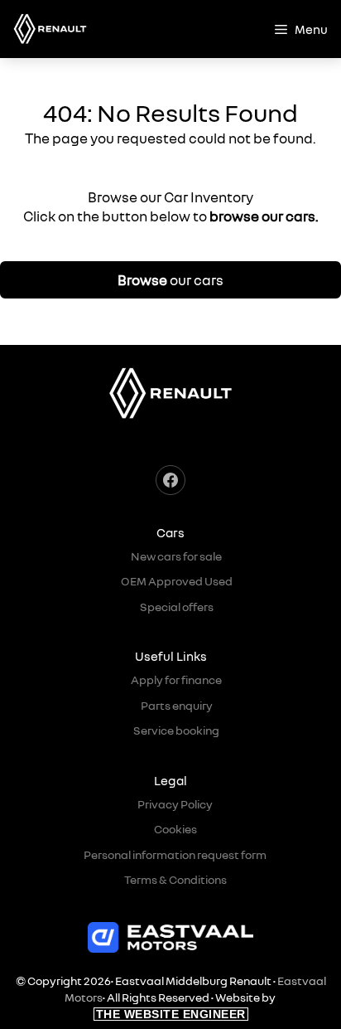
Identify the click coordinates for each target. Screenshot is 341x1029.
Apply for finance (176, 679)
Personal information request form (175, 854)
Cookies (175, 829)
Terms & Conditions (175, 879)
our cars (170, 280)
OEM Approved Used (177, 581)
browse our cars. (264, 216)
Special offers (177, 606)
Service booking (176, 730)
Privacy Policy (175, 804)
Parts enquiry (177, 705)
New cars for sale (176, 556)
